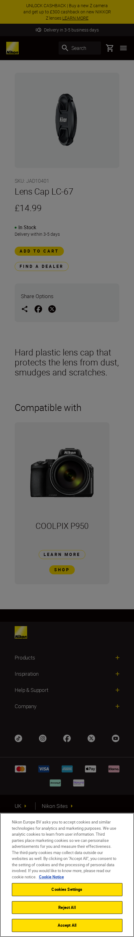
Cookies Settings (66, 889)
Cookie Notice (51, 877)
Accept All (67, 925)
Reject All (66, 907)
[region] (67, 875)
